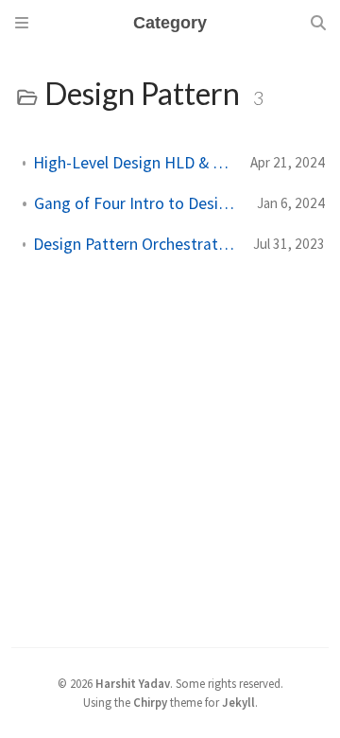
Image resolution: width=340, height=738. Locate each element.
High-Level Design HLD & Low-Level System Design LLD (134, 162)
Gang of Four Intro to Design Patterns (138, 203)
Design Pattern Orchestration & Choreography (135, 244)
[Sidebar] (21, 23)
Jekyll (238, 702)
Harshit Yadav (132, 683)
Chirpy (150, 702)
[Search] (318, 23)
